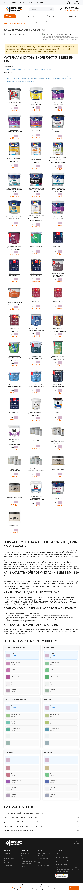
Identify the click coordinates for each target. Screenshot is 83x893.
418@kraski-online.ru (64, 861)
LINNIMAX (42, 69)
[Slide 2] (20, 33)
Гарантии (41, 862)
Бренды (52, 16)
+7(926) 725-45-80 (71, 8)
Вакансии (7, 856)
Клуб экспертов (26, 863)
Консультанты (8, 865)
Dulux (19, 69)
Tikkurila (14, 69)
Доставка (13, 2)
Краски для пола (56, 76)
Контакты (39, 2)
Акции (32, 16)
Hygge (36, 69)
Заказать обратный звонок (71, 10)
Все (8, 69)
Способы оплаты (43, 856)
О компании (7, 853)
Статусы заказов (43, 865)
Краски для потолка (27, 76)
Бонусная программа (27, 853)
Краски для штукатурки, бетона (23, 78)
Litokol (24, 69)
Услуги (23, 856)
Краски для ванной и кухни (43, 76)
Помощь (22, 2)
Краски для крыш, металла (60, 78)
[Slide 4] (26, 33)
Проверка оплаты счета (28, 861)
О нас (5, 2)
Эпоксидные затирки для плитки (25, 81)
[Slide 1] (17, 33)
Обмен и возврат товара (43, 859)
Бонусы (30, 2)
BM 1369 (13, 655)
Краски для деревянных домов (42, 78)
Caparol (30, 69)
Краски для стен (16, 76)
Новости (23, 866)
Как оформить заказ (44, 853)
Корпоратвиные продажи (9, 859)
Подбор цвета (74, 16)
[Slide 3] (23, 33)
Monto (49, 69)
